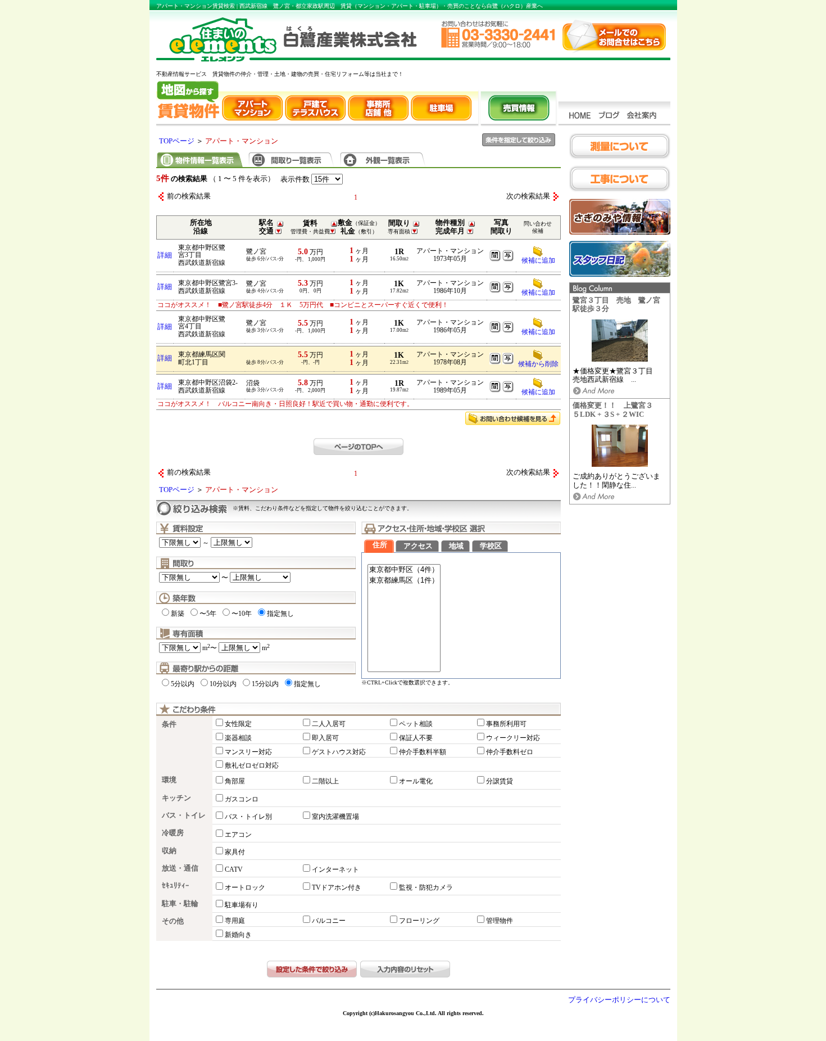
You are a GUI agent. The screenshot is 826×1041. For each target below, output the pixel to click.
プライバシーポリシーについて (619, 1000)
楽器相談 (238, 737)
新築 (177, 613)
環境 (169, 780)
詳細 (164, 255)
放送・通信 (180, 868)
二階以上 (325, 781)
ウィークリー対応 (513, 737)
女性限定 (238, 723)
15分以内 (265, 684)
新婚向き (238, 934)
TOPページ (176, 141)
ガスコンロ (241, 799)
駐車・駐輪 (180, 904)
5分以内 (182, 684)
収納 (169, 851)
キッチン (176, 798)
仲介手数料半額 (422, 752)
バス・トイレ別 (248, 816)
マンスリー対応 (248, 752)
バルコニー (329, 920)
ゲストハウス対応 (339, 752)
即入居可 (325, 737)
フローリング (419, 920)
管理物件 (499, 920)
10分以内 (223, 684)
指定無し (280, 613)
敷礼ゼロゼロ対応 (252, 765)
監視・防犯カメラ (426, 887)
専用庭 (235, 920)
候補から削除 (538, 363)
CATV (234, 869)
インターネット (335, 869)
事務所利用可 (506, 723)
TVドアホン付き (336, 887)
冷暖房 (173, 833)
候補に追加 (538, 260)
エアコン (238, 834)
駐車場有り (241, 905)
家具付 (235, 852)
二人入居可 (329, 723)
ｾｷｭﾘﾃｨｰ (175, 886)
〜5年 (207, 613)
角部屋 (235, 781)
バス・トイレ (184, 815)
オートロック (245, 887)
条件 (169, 724)
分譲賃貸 (499, 781)
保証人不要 (416, 737)
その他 (173, 921)
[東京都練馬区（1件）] (404, 580)
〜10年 (242, 613)
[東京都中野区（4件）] (404, 570)
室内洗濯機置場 (335, 816)
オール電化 (416, 781)
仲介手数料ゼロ (509, 752)
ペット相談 (416, 723)
